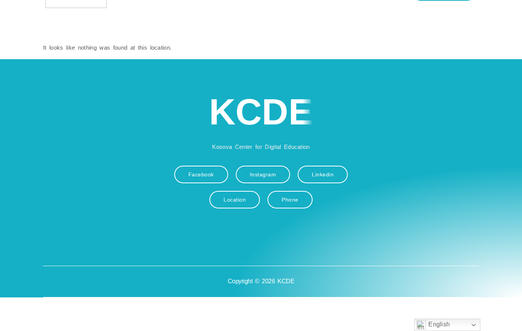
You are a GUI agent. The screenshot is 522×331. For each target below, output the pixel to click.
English (438, 324)
